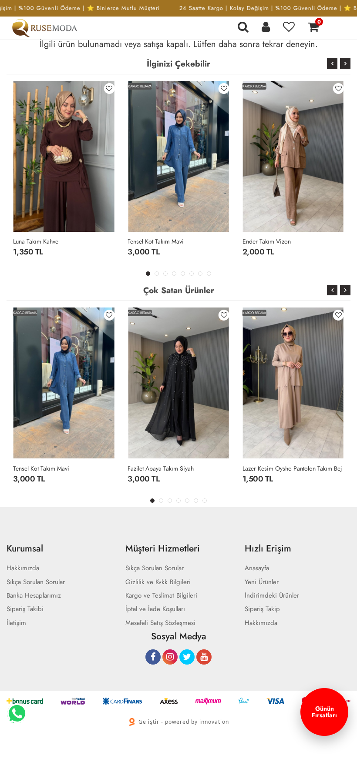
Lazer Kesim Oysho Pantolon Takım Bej (292, 468)
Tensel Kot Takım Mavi (156, 241)
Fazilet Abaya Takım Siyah (161, 468)
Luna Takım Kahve (35, 241)
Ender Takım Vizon (266, 241)
